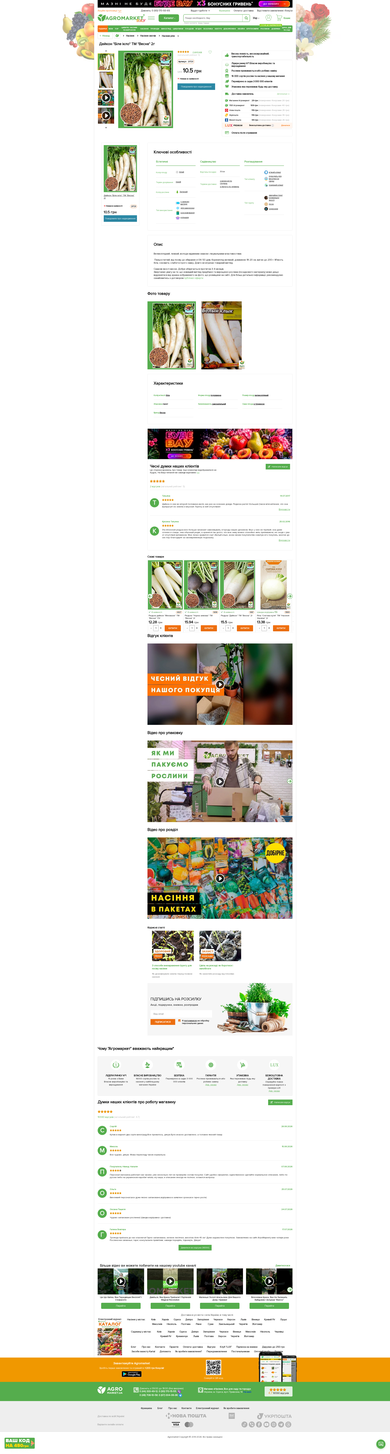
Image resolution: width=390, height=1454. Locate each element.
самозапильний (219, 404)
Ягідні (198, 29)
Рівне (199, 1324)
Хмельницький (227, 1324)
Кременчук (182, 1336)
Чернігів (243, 1324)
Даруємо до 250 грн (273, 1346)
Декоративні (229, 29)
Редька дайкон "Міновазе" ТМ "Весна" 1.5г (164, 616)
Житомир (257, 1324)
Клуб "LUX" (226, 1346)
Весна (162, 412)
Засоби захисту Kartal (143, 1351)
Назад (106, 35)
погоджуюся (190, 1020)
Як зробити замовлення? (188, 1351)
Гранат (206, 23)
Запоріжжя (203, 1319)
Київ (153, 1319)
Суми (210, 1324)
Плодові (189, 29)
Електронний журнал (207, 1408)
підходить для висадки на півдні (275, 178)
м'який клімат (275, 172)
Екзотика (208, 29)
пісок (271, 204)
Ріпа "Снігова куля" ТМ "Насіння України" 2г (273, 616)
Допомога (165, 1351)
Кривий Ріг (269, 1319)
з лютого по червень (229, 186)
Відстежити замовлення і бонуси (274, 10)
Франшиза (224, 10)
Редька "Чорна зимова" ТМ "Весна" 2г (199, 616)
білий (181, 172)
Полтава (186, 1324)
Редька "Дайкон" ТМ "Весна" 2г (237, 615)
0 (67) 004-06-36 (168, 1395)
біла (168, 395)
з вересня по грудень (226, 182)
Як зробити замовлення (236, 1408)
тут (198, 472)
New (111, 29)
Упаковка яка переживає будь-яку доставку (255, 86)
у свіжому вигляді (185, 202)
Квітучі (218, 29)
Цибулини (178, 29)
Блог (133, 1346)
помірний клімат (276, 185)
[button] (272, 125)
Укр (255, 18)
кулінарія (185, 217)
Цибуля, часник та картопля (129, 28)
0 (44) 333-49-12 (149, 1391)
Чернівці (279, 1331)
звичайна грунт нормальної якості (276, 197)
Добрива (275, 29)
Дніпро (189, 1319)
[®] (120, 20)
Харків (165, 1319)
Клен (200, 23)
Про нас (146, 1346)
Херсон (231, 1319)
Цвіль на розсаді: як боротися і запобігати (216, 967)
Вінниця (256, 1319)
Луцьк (283, 1319)
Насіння (144, 29)
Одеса (177, 1319)
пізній (178, 182)
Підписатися (163, 1022)
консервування (188, 213)
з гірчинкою (259, 404)
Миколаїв (157, 1324)
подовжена (216, 395)
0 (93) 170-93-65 (161, 10)
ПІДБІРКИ (103, 29)
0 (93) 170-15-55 (167, 1391)
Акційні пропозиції (110, 10)
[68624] (173, 960)
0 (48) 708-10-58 (149, 1395)
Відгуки (211, 1346)
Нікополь (172, 1324)
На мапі (247, 1391)
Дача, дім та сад (287, 28)
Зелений (184, 192)
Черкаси (218, 1319)
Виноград (166, 29)
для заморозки (187, 208)
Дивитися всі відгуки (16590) (195, 1247)
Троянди (154, 29)
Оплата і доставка (244, 10)
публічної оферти (193, 278)
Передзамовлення (217, 1351)
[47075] (220, 960)
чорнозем (273, 209)
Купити (172, 628)
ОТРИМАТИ (20, 1431)
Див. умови (210, 1084)
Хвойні (241, 29)
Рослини (265, 28)
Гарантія (174, 1346)
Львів (243, 1319)
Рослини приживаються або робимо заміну (254, 70)
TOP (116, 29)
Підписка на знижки (246, 1346)
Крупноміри (252, 29)
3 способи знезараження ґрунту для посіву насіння (172, 967)
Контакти (160, 1346)
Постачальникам (240, 1351)
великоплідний (262, 395)
